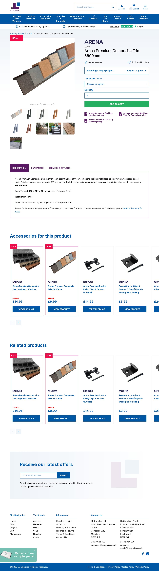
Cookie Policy (127, 567)
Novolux (37, 534)
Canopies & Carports (60, 18)
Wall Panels (130, 17)
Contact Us (61, 537)
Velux (35, 531)
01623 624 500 (98, 541)
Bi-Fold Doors (105, 18)
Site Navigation (17, 515)
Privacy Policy (113, 567)
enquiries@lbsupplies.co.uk (104, 545)
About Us (60, 524)
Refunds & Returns (65, 531)
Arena (29, 33)
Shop (12, 524)
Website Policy (142, 567)
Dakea (36, 527)
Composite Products (45, 17)
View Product (26, 309)
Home (13, 33)
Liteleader (37, 524)
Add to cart (117, 104)
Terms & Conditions (65, 534)
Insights (13, 527)
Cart (12, 531)
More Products (143, 17)
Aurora (36, 521)
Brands (21, 33)
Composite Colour (93, 78)
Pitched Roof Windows (16, 18)
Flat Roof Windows (30, 17)
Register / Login (63, 521)
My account (15, 534)
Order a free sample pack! (24, 554)
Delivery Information (66, 527)
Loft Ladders (93, 17)
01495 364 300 (127, 541)
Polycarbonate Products (77, 17)
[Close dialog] (34, 550)
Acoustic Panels (117, 17)
